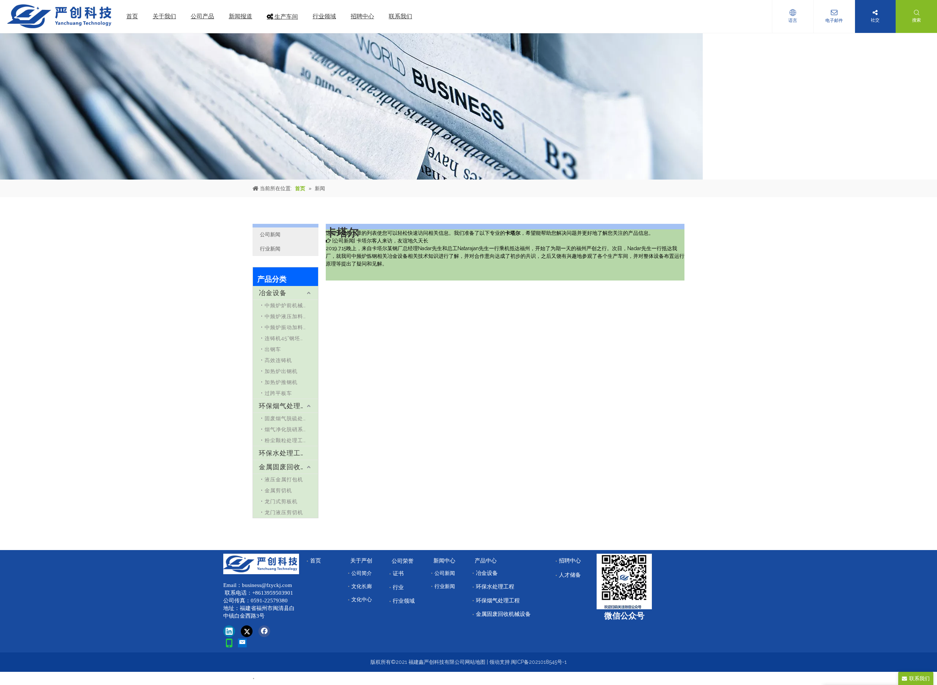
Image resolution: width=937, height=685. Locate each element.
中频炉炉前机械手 (287, 305)
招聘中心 (570, 560)
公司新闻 (270, 234)
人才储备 (570, 575)
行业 (398, 587)
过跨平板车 (278, 393)
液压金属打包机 (284, 479)
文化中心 (361, 599)
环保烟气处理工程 (286, 406)
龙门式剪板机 (281, 501)
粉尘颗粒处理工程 (287, 440)
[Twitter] (247, 631)
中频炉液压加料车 (287, 316)
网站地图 (475, 662)
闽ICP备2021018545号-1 (539, 662)
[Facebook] (264, 631)
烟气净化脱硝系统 (287, 429)
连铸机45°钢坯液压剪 (291, 338)
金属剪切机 (278, 490)
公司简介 (361, 573)
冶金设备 (273, 293)
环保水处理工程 (283, 453)
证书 (398, 573)
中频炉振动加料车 (287, 327)
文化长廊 (361, 586)
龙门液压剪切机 (284, 512)
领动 (494, 662)
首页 (315, 560)
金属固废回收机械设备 (288, 467)
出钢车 (273, 349)
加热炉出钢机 (281, 371)
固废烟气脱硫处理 (287, 418)
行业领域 (404, 601)
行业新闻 (270, 249)
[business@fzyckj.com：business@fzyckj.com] (242, 643)
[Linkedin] (229, 631)
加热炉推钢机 (281, 382)
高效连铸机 (278, 360)
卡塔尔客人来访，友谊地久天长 (392, 241)
